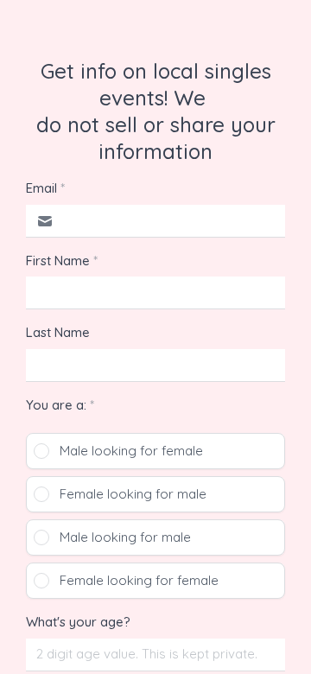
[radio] (155, 451)
